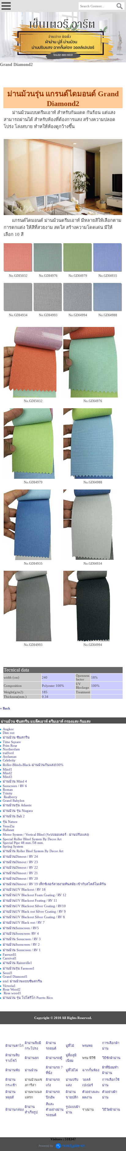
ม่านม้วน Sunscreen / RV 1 (22, 950)
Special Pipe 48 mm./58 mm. (23, 843)
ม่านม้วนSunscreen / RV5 (21, 928)
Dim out (8, 733)
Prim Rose (10, 745)
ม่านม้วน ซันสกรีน (16, 737)
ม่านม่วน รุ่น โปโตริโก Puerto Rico (28, 997)
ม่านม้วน (31, 1070)
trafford (8, 753)
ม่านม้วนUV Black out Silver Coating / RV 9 (34, 911)
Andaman (10, 756)
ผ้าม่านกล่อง (15, 1109)
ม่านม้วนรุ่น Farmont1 (19, 968)
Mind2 (7, 773)
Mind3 (7, 777)
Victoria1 (9, 986)
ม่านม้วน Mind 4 (15, 781)
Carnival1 (10, 958)
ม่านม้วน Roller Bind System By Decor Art (33, 851)
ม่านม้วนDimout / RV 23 (20, 862)
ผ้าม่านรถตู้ (54, 1058)
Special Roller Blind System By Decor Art (32, 839)
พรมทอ (87, 1045)
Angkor (8, 729)
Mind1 (7, 769)
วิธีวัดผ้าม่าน (111, 1109)
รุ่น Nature (10, 821)
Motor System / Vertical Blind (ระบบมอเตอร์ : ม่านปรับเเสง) (46, 834)
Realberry (10, 797)
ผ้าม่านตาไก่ (15, 1045)
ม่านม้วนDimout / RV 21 (20, 873)
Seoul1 (8, 973)
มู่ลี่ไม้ (70, 1045)
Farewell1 (10, 954)
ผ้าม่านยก (32, 1058)
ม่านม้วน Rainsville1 (17, 963)
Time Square (12, 742)
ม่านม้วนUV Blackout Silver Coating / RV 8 (34, 917)
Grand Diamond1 (15, 976)
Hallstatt (8, 830)
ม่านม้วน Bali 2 (14, 816)
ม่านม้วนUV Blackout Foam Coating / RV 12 (34, 895)
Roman (8, 789)
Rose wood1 (12, 993)
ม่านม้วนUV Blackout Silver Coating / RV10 (34, 906)
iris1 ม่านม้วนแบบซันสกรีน (22, 981)
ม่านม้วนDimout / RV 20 (20, 878)
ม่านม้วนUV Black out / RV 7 (24, 922)
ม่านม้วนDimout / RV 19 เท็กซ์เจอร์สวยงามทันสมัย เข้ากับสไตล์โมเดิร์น (54, 884)
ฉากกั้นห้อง (90, 1070)
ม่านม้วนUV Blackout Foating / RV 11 (30, 900)
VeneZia (8, 826)
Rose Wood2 (11, 989)
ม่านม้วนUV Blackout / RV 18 (24, 889)
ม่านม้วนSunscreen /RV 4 (21, 933)
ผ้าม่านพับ (13, 1070)
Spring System (13, 846)
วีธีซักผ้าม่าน (111, 1058)
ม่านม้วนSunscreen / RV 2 (21, 944)
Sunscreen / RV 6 (15, 786)
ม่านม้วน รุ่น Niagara (18, 810)
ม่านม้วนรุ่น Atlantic (17, 805)
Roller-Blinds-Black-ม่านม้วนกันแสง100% (33, 765)
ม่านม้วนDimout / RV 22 (20, 867)
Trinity (8, 793)
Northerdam (11, 749)
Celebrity (9, 760)
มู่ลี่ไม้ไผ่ (72, 1070)
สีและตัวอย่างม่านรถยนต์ (55, 1109)
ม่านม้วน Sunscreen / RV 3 (22, 939)
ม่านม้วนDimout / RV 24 (20, 856)
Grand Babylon (13, 800)
